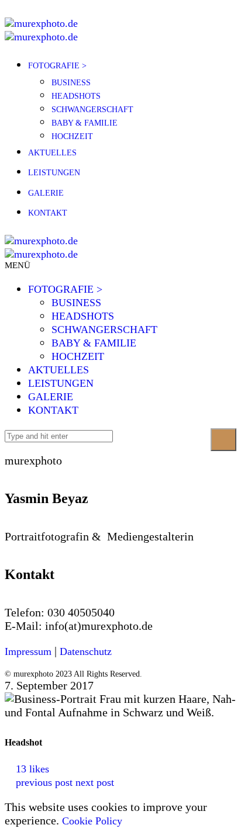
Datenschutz (86, 651)
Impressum (28, 651)
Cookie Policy (92, 821)
